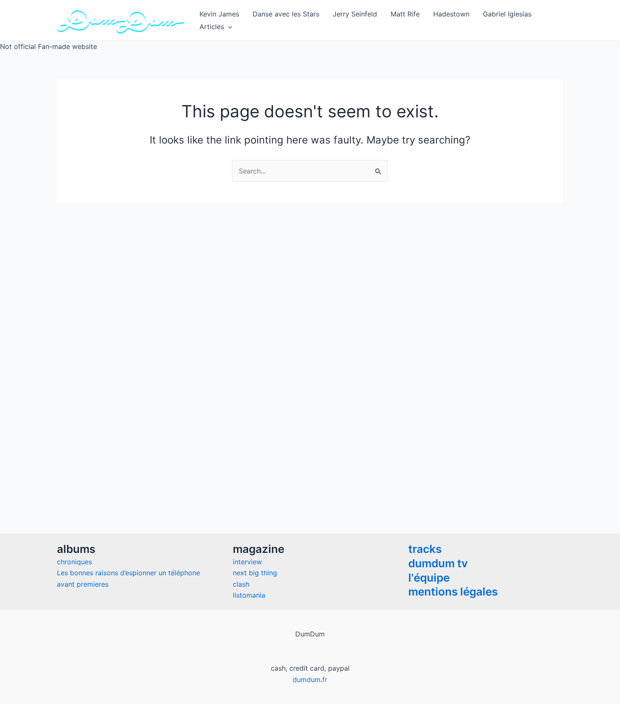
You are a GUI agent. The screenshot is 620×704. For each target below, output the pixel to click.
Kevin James (219, 14)
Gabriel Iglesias (507, 14)
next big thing (255, 573)
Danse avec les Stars (286, 14)
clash (241, 584)
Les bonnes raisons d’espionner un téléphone (128, 573)
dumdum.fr (310, 679)
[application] (228, 26)
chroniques (74, 562)
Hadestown (451, 14)
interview (247, 562)
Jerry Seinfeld (355, 14)
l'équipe (429, 577)
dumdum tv (438, 563)
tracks (425, 548)
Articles (211, 26)
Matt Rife (405, 14)
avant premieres (82, 584)
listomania (249, 595)
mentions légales (453, 591)
